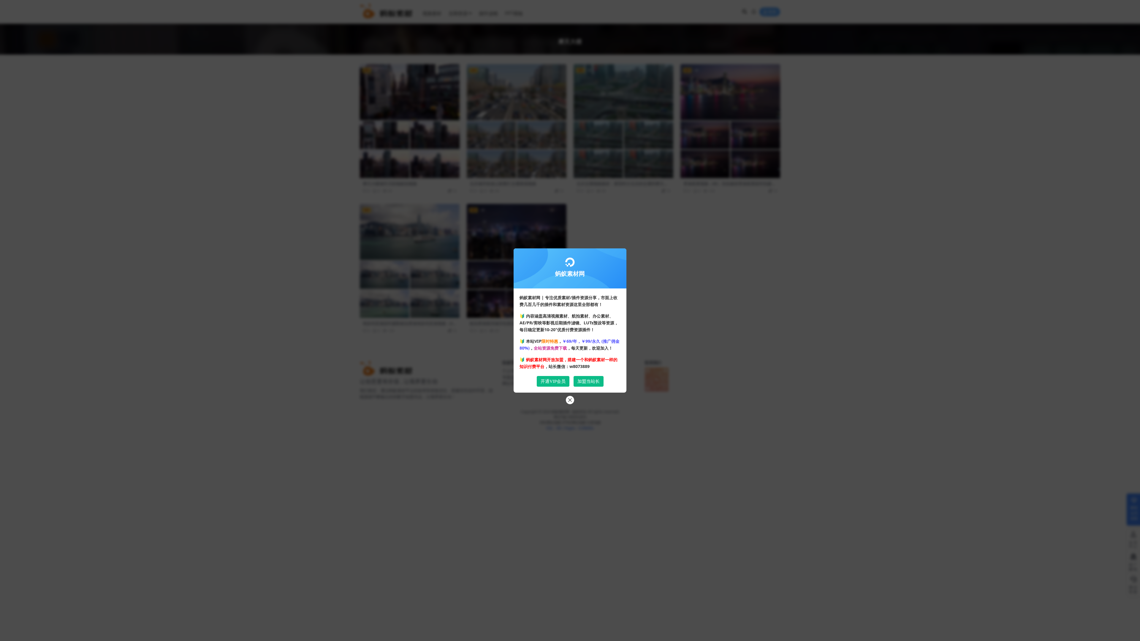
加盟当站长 (588, 381)
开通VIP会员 (553, 381)
